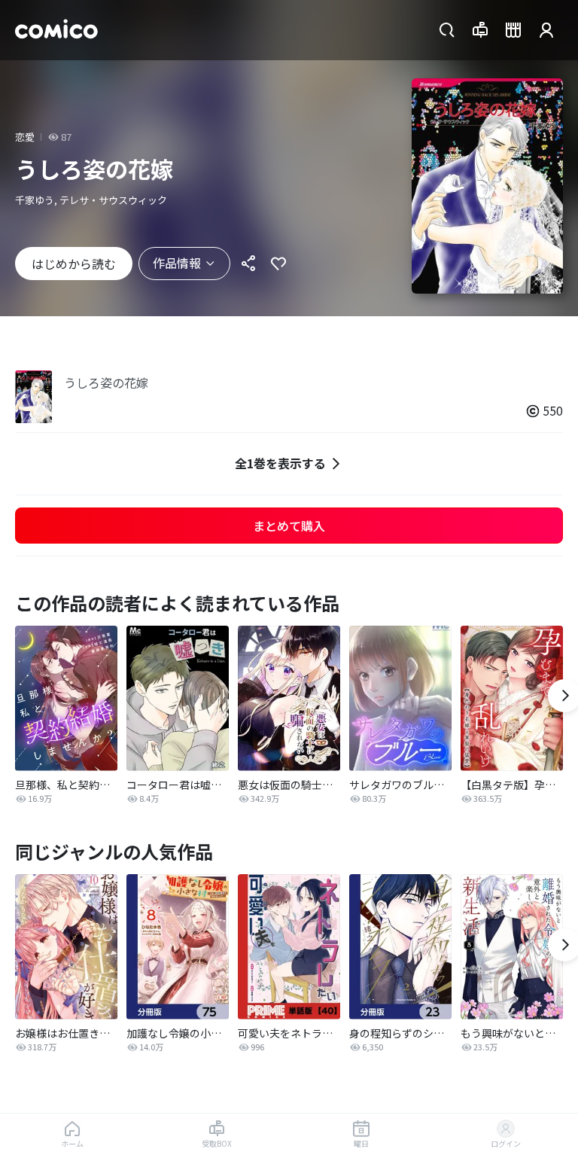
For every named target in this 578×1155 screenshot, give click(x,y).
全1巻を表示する (280, 463)
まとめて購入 (289, 526)
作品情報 (177, 263)
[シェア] (248, 263)
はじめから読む (74, 263)
